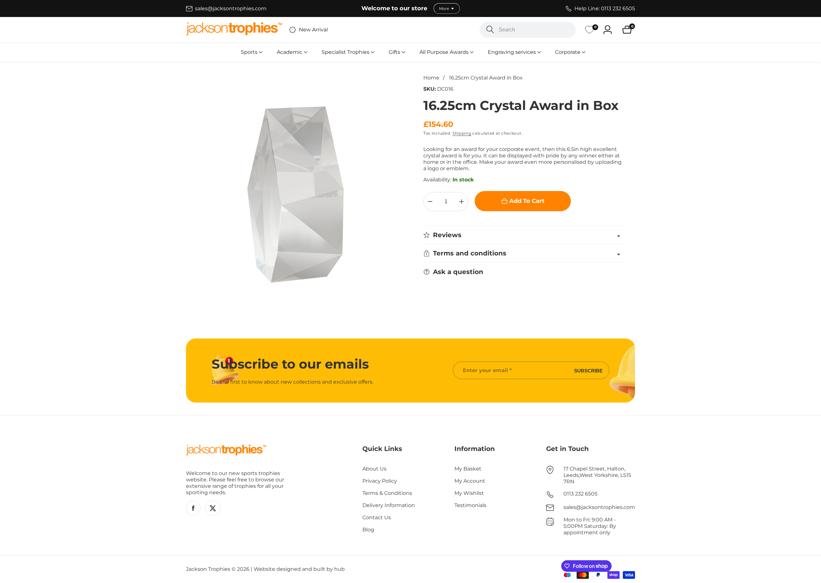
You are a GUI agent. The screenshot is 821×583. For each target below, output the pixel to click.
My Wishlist (469, 493)
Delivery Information (388, 505)
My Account (469, 481)
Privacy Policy (379, 481)
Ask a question (458, 272)
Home (431, 78)
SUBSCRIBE (588, 370)
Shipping (462, 133)
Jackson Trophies (208, 569)
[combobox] (527, 30)
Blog (368, 530)
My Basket (467, 469)
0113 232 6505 (580, 494)
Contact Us (376, 517)
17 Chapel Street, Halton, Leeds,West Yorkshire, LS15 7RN (597, 475)
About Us (374, 469)
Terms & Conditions (387, 493)
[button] (249, 52)
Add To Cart (527, 200)
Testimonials (470, 505)
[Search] (490, 29)
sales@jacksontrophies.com (599, 507)
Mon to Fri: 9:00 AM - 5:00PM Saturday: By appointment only (589, 526)
